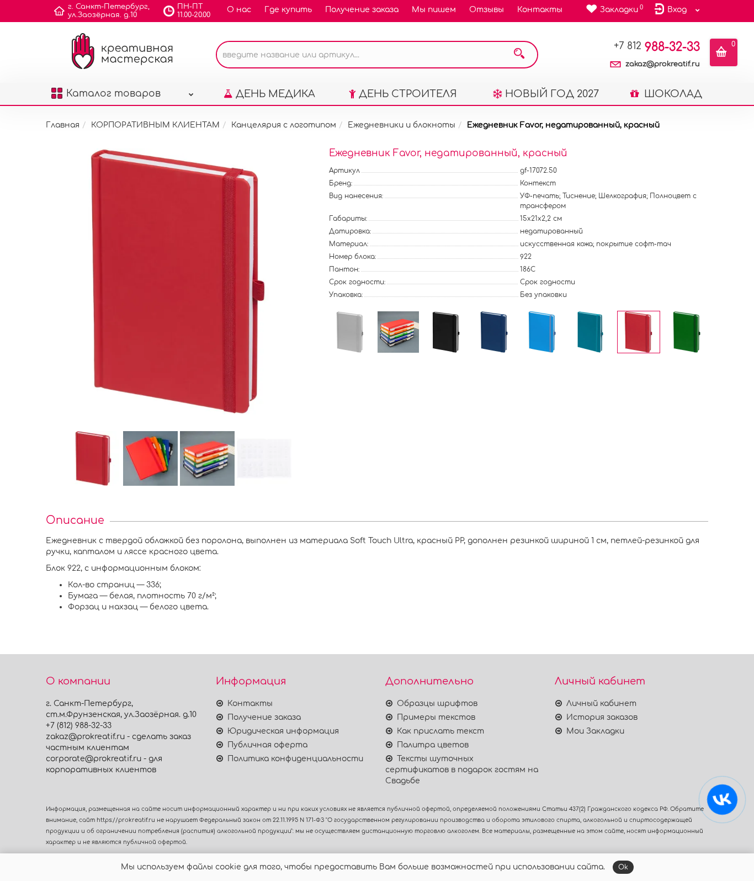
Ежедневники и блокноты (401, 125)
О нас (239, 10)
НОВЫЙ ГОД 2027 (552, 93)
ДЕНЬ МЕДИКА (275, 93)
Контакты (539, 10)
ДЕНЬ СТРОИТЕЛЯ (408, 93)
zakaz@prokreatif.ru (662, 64)
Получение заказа (362, 10)
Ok (623, 867)
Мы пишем (434, 10)
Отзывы (486, 10)
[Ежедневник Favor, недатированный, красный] (179, 281)
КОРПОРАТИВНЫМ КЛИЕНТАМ (155, 125)
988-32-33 (657, 47)
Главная (62, 125)
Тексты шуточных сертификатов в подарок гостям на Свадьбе (461, 770)
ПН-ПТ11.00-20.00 (193, 11)
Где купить (288, 10)
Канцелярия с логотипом (283, 125)
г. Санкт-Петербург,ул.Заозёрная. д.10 (109, 11)
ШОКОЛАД (671, 93)
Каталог (113, 93)
